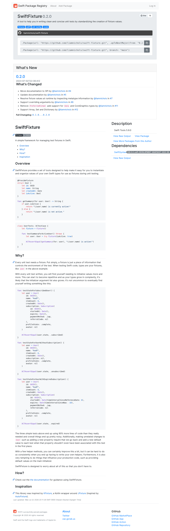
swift (28, 27)
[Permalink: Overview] (14, 170)
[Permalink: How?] (14, 479)
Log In (152, 6)
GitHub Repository (121, 525)
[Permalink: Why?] (14, 262)
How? (22, 153)
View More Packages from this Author (132, 141)
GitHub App (118, 518)
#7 (111, 98)
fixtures (21, 27)
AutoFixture (21, 496)
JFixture (82, 493)
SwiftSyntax (120, 152)
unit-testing (36, 27)
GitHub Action (119, 522)
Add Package (65, 6)
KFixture (48, 493)
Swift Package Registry (32, 5)
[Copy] (147, 42)
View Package (142, 136)
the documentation (39, 479)
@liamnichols (58, 91)
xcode (45, 27)
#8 (72, 102)
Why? (22, 149)
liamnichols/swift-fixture (36, 33)
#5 (65, 94)
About (53, 6)
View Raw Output (122, 136)
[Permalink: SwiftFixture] (14, 134)
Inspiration (25, 156)
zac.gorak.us (68, 518)
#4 (69, 91)
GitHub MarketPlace (122, 515)
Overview (24, 145)
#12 (76, 109)
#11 (116, 105)
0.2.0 (20, 76)
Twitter (65, 515)
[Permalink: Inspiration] (14, 493)
